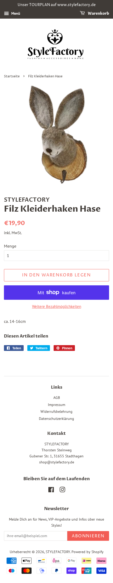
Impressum (56, 404)
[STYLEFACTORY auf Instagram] (62, 490)
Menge (10, 246)
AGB (56, 397)
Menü (15, 13)
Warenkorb (98, 13)
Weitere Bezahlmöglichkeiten (56, 306)
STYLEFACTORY (58, 551)
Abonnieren (88, 536)
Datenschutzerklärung (56, 418)
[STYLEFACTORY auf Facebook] (51, 490)
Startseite (12, 76)
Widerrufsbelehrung (56, 411)
